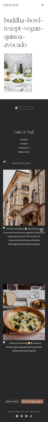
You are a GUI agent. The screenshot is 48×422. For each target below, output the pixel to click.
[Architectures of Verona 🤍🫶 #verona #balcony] (24, 198)
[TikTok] (31, 416)
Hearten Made (35, 411)
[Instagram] (17, 416)
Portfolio (24, 139)
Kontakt (24, 143)
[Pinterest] (22, 416)
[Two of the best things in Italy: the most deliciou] (24, 312)
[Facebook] (26, 416)
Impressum (24, 148)
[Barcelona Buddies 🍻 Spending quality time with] (24, 255)
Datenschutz (24, 152)
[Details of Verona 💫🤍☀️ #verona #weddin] (24, 369)
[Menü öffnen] (42, 5)
